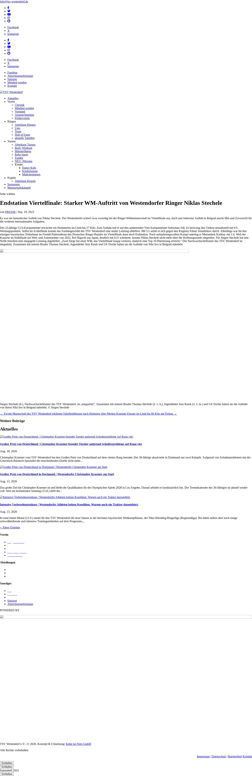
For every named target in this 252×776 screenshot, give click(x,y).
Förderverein (22, 118)
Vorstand (20, 111)
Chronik (19, 104)
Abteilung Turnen (25, 144)
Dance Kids (29, 167)
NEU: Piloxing (23, 161)
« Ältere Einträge (10, 527)
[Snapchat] (8, 21)
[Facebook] (8, 7)
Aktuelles (12, 98)
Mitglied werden (17, 82)
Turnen (11, 576)
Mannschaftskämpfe (19, 187)
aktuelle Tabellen (24, 138)
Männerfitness (23, 151)
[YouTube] (9, 14)
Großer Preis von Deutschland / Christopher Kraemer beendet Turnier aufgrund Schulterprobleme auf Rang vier (71, 444)
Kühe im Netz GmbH (78, 743)
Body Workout (23, 147)
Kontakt (12, 85)
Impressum (203, 756)
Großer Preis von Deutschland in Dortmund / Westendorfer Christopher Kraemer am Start (57, 474)
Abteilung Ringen (25, 124)
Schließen (6, 763)
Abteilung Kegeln (25, 181)
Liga (17, 128)
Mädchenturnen (31, 174)
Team (18, 131)
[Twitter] (8, 11)
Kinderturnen (30, 171)
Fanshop (12, 72)
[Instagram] (8, 17)
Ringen (11, 572)
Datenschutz (219, 756)
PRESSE (10, 211)
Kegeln (11, 569)
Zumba (19, 157)
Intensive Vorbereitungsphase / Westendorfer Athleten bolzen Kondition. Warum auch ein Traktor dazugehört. (69, 504)
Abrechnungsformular (20, 75)
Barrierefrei (234, 756)
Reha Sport (21, 154)
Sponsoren (13, 184)
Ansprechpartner (24, 114)
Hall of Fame (22, 134)
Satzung (12, 79)
